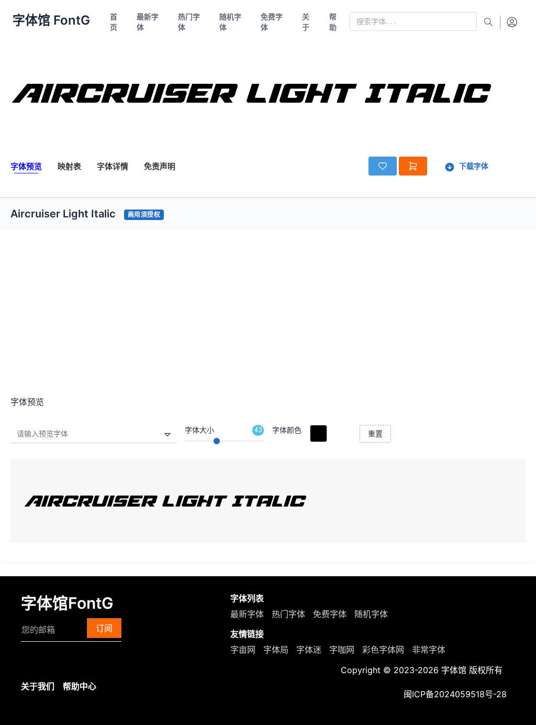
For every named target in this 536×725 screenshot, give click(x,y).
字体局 (275, 649)
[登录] (511, 21)
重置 (375, 433)
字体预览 (26, 166)
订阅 (104, 628)
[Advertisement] (268, 317)
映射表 (69, 166)
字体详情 (112, 166)
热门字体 (288, 614)
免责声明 (159, 166)
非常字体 (428, 649)
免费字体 (330, 614)
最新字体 (247, 614)
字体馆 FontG (51, 20)
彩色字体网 (383, 649)
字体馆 (453, 670)
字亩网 (242, 649)
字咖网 (341, 649)
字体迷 (308, 649)
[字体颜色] (318, 433)
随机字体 (371, 614)
